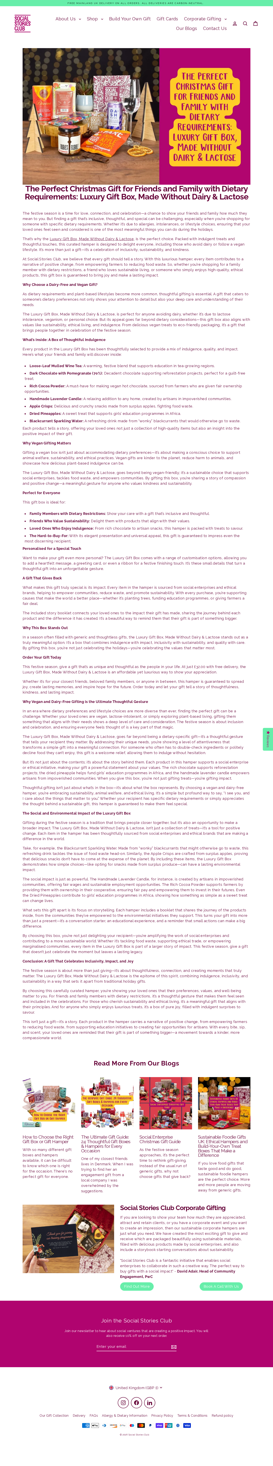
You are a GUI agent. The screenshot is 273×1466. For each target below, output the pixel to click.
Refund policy (222, 1415)
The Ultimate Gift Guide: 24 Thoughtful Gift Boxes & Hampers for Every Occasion (106, 1143)
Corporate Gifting (203, 18)
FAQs (94, 1415)
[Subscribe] (173, 1346)
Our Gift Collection (54, 1415)
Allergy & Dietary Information (124, 1415)
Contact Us (215, 28)
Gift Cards (167, 18)
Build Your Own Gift (130, 18)
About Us (66, 18)
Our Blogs (186, 28)
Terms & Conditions (192, 1415)
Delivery (79, 1415)
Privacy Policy (162, 1415)
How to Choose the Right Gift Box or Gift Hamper (48, 1139)
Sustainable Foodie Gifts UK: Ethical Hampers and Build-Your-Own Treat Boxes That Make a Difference (223, 1146)
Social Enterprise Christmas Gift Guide (160, 1139)
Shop (93, 18)
